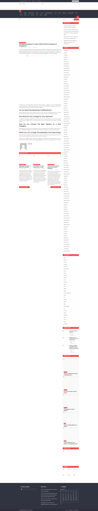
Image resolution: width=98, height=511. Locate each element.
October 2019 (66, 222)
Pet (28, 14)
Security (32, 14)
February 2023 (66, 138)
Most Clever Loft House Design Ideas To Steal (38, 166)
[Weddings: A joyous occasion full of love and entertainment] (65, 339)
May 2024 (65, 105)
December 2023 (66, 116)
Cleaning (65, 264)
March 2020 (66, 211)
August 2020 (66, 202)
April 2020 (65, 209)
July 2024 (65, 101)
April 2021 (65, 184)
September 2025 (67, 74)
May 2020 (65, 207)
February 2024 (66, 112)
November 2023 (66, 118)
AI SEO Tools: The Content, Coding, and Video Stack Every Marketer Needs (71, 37)
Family (65, 271)
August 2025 (66, 77)
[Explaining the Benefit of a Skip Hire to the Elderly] (26, 159)
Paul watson (57, 169)
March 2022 (66, 162)
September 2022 (67, 149)
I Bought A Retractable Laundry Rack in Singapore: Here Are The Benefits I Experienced (56, 187)
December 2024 (67, 90)
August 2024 (66, 99)
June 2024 (65, 103)
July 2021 (65, 178)
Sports (65, 317)
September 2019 (67, 224)
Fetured (65, 275)
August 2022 (66, 151)
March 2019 (66, 237)
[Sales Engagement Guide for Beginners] (70, 400)
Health (42, 13)
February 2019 (66, 240)
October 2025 (66, 72)
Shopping (65, 315)
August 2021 (66, 176)
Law (64, 297)
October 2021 (66, 171)
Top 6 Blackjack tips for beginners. (73, 331)
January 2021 (66, 191)
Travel (41, 14)
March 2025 (66, 83)
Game (65, 284)
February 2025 (66, 85)
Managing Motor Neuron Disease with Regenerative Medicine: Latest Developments (70, 42)
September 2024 (67, 96)
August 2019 (66, 226)
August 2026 (66, 50)
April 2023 (65, 134)
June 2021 (65, 180)
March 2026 (66, 61)
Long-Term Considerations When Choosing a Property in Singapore (70, 26)
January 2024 (66, 114)
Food (76, 13)
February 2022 (66, 165)
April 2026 (65, 59)
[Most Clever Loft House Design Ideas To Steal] (40, 159)
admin (29, 168)
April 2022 (65, 160)
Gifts (64, 286)
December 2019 (66, 218)
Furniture (65, 282)
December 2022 (66, 143)
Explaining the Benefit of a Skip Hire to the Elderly (25, 166)
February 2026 (66, 63)
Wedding (45, 14)
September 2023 (67, 123)
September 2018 (67, 251)
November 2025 (66, 70)
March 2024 (66, 110)
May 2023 (65, 132)
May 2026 (65, 57)
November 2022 (66, 145)
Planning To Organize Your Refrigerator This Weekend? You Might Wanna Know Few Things (73, 347)
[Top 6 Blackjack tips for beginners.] (65, 332)
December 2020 (67, 193)
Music (65, 304)
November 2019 (66, 220)
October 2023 (66, 121)
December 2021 (66, 169)
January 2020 (66, 215)
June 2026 (65, 55)
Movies (65, 301)
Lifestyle (65, 299)
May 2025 (65, 81)
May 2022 (65, 158)
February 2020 (66, 213)
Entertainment (71, 13)
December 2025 (66, 68)
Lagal (25, 14)
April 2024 (65, 107)
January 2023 (66, 140)
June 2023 (65, 129)
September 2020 (67, 200)
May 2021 (65, 182)
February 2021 (66, 189)
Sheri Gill (29, 47)
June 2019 (65, 231)
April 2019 (65, 235)
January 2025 (66, 88)
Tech (56, 13)
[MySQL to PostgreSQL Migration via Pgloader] (70, 417)
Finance (65, 277)
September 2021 (66, 173)
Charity (65, 262)
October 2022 (66, 147)
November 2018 (66, 246)
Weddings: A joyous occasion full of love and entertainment (73, 338)
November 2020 (66, 196)
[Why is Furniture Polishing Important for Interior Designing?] (54, 159)
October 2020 (66, 198)
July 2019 (65, 229)
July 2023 (65, 127)
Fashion (37, 13)
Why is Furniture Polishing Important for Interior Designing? (53, 167)
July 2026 (65, 52)
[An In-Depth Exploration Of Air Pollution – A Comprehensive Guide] (70, 434)
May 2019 (65, 233)
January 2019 (66, 242)
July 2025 (65, 79)
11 (63, 496)
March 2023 (66, 136)
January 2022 (66, 167)
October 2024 (66, 94)
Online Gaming (31, 13)
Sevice (59, 13)
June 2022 (65, 156)
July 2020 (65, 204)
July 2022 (65, 154)
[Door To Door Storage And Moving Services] (70, 382)
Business (25, 13)
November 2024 (66, 92)
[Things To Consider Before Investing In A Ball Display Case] (70, 364)
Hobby (65, 290)
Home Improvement (48, 13)
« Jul (61, 503)
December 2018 (66, 244)
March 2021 (66, 187)
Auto (21, 13)
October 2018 (66, 248)
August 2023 (66, 125)
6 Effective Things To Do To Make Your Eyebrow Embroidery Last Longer (25, 187)
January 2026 (66, 66)
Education (64, 13)
